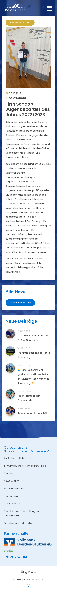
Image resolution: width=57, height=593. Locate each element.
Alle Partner (19, 556)
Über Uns (9, 473)
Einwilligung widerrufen (19, 523)
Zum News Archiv (20, 302)
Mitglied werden (14, 488)
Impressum (11, 496)
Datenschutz (12, 503)
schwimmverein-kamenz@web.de (25, 465)
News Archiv (11, 480)
